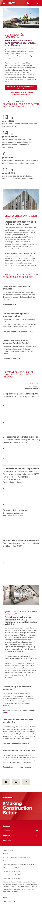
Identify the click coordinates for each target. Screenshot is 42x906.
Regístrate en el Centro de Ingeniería (17, 767)
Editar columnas (31, 388)
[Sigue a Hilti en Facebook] (5, 901)
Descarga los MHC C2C (12, 358)
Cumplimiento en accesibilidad (12, 878)
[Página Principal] (11, 3)
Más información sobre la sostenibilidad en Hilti (19, 711)
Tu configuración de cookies (11, 871)
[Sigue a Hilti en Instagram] (9, 901)
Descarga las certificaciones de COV (17, 331)
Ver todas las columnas (31, 385)
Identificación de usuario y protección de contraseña (19, 864)
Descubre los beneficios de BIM (15, 743)
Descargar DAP (9, 304)
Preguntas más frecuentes (11, 861)
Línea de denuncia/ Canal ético (12, 875)
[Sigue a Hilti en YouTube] (14, 901)
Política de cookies (9, 850)
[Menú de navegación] (3, 3)
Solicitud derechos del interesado (13, 868)
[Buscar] (37, 3)
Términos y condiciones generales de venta (16, 857)
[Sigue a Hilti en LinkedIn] (19, 901)
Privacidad (6, 853)
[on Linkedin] (26, 782)
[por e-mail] (16, 782)
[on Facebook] (6, 782)
